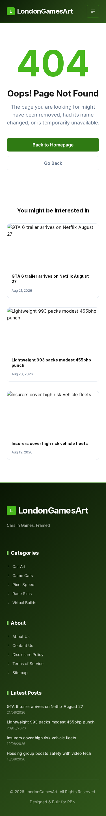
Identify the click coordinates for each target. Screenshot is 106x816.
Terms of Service (28, 663)
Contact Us (22, 645)
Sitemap (20, 672)
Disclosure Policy (28, 654)
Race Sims (22, 593)
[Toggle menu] (93, 11)
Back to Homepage (53, 145)
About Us (20, 636)
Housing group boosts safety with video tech (49, 753)
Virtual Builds (24, 602)
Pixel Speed (23, 584)
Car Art (18, 566)
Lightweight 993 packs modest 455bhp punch (50, 722)
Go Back (53, 163)
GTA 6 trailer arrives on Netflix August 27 (45, 706)
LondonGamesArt (41, 11)
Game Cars (22, 575)
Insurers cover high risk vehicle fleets (50, 443)
